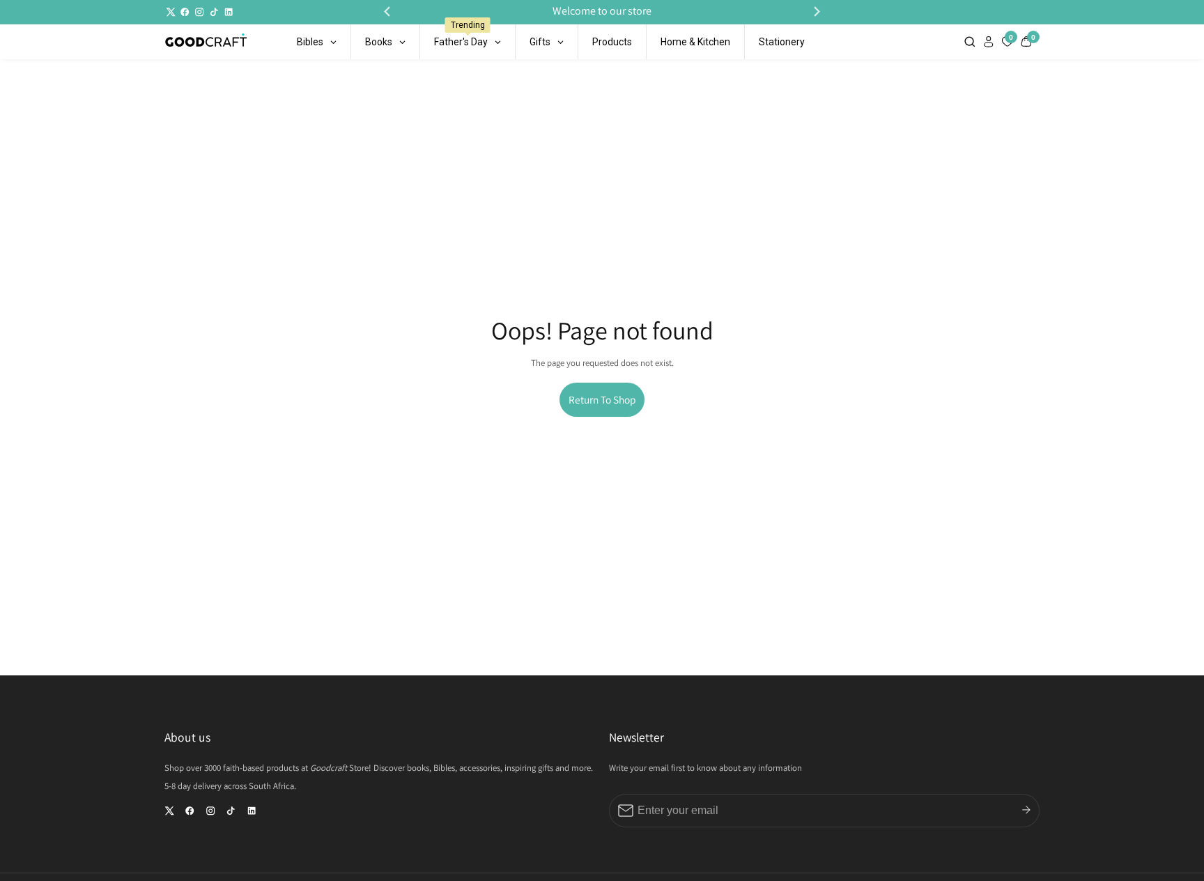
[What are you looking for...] (971, 41)
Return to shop (602, 399)
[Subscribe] (1026, 810)
